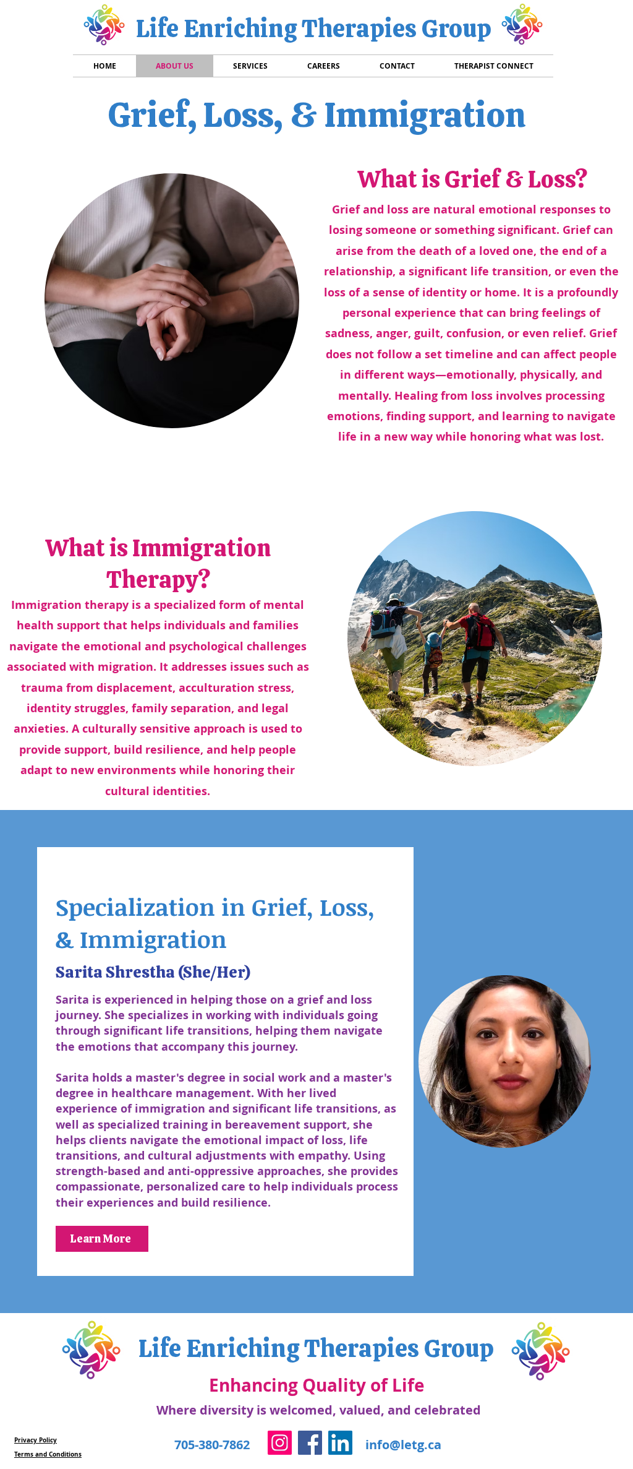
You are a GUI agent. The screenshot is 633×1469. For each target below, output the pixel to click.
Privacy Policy (35, 1440)
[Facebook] (310, 1443)
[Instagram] (280, 1443)
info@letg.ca (403, 1444)
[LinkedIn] (340, 1443)
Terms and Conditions (48, 1454)
